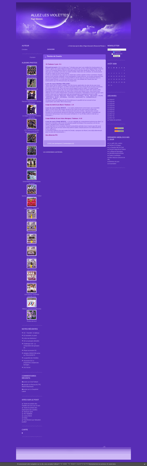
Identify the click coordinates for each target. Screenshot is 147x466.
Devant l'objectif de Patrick (117, 149)
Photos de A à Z (32, 321)
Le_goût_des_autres (115, 143)
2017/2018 (27, 367)
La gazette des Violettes (31, 358)
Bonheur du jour (114, 161)
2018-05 (111, 103)
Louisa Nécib (28, 416)
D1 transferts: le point (30, 335)
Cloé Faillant (34, 382)
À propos (32, 57)
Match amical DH (31, 77)
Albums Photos (29, 63)
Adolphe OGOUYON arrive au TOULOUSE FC (32, 354)
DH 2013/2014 (31, 245)
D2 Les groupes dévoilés (31, 341)
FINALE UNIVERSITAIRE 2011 (31, 309)
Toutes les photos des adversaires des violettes (29, 408)
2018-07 (111, 99)
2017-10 (111, 118)
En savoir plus (111, 464)
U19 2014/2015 (32, 144)
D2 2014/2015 (31, 157)
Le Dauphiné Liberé (30, 390)
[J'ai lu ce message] (145, 464)
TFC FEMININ (28, 414)
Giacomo (24, 382)
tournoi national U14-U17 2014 (31, 196)
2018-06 (111, 101)
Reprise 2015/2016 (32, 89)
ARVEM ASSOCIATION (116, 153)
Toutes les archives (115, 120)
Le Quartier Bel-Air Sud (116, 147)
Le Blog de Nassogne (116, 151)
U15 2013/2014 (32, 270)
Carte (25, 430)
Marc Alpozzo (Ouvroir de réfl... (116, 158)
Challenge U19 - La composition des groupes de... (31, 345)
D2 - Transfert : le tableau (31, 333)
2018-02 (111, 109)
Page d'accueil (88, 46)
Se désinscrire (117, 53)
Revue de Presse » (100, 46)
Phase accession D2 (30, 350)
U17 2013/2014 (32, 257)
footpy (25, 418)
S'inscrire (118, 51)
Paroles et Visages (115, 145)
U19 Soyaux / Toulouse (31, 208)
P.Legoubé (25, 384)
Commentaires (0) (68, 143)
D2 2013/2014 (31, 220)
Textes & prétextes (115, 155)
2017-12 (111, 114)
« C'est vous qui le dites (75, 46)
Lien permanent (57, 143)
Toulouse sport (28, 411)
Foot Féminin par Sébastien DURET (31, 421)
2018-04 (111, 105)
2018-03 (111, 107)
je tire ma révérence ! (30, 338)
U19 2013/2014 (32, 233)
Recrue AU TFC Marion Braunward (31, 385)
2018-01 (111, 112)
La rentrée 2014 (32, 169)
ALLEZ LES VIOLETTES (50, 15)
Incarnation (112, 163)
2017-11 (111, 116)
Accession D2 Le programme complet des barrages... (31, 362)
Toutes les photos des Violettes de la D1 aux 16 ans (31, 404)
